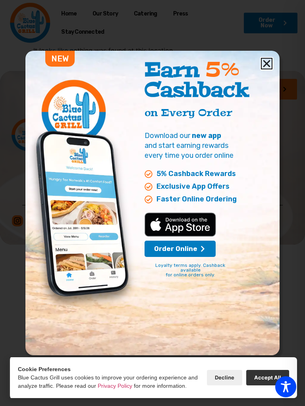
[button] (267, 64)
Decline (224, 377)
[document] (152, 203)
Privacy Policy (115, 386)
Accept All (267, 377)
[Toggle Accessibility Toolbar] (285, 386)
